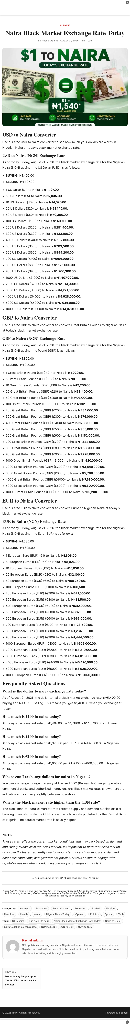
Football (95, 908)
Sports (108, 914)
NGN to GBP (66, 926)
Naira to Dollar (113, 920)
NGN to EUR (48, 926)
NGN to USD (85, 926)
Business (65, 25)
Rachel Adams (50, 40)
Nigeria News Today (57, 914)
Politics (94, 914)
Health (24, 914)
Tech (121, 914)
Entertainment (61, 908)
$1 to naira (18, 920)
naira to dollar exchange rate (20, 926)
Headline (9, 914)
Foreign (110, 908)
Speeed (123, 1012)
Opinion (79, 914)
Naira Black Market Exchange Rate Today (77, 920)
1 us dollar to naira (39, 920)
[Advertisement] (65, 7)
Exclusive (79, 908)
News (37, 914)
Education (41, 908)
